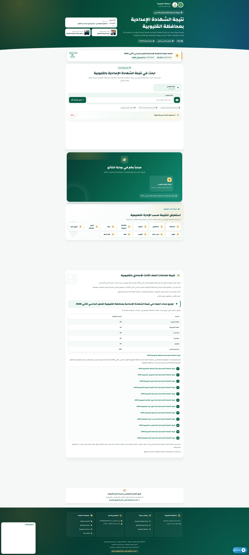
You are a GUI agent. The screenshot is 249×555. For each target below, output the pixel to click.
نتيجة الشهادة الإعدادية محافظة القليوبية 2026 (164, 355)
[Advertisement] (18, 539)
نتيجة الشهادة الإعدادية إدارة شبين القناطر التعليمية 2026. (154, 400)
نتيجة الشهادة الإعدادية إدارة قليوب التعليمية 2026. (157, 425)
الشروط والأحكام (85, 525)
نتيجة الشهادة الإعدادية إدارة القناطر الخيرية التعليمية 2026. (154, 387)
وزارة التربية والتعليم (142, 525)
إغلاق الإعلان (29, 524)
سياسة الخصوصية (84, 529)
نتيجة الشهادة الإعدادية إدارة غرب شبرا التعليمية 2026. (156, 419)
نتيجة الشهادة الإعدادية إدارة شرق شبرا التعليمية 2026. (155, 406)
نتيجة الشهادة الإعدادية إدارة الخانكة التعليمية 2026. (156, 368)
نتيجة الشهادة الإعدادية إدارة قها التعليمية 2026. (158, 431)
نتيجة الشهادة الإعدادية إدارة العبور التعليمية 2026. (157, 381)
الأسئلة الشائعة (85, 521)
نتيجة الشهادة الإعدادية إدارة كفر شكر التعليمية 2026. (156, 438)
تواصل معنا (86, 533)
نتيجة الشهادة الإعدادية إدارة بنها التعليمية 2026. (158, 393)
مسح (72, 115)
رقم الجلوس (169, 95)
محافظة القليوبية (143, 529)
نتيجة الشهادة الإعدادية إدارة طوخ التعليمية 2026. (157, 412)
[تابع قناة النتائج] (240, 550)
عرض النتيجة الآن (76, 99)
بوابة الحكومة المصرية (141, 521)
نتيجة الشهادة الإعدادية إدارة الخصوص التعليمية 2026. (156, 374)
